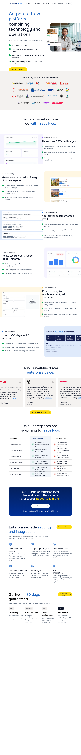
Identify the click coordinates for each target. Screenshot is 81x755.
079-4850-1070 (52, 511)
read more (14, 398)
